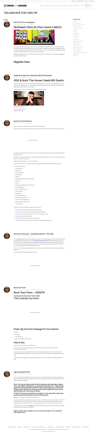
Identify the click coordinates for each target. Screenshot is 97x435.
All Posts (23, 24)
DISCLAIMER (67, 427)
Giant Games (76, 44)
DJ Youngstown (76, 39)
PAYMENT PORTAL (12, 427)
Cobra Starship (34, 161)
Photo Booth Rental (77, 50)
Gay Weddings (76, 42)
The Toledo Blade (19, 216)
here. (23, 412)
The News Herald (19, 214)
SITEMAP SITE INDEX (76, 427)
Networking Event (77, 49)
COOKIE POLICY (50, 427)
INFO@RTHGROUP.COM (51, 431)
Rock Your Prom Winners (23, 121)
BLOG (86, 1)
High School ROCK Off (22, 372)
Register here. (22, 61)
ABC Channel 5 (18, 212)
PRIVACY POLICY (42, 427)
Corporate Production (77, 28)
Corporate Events (77, 26)
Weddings (75, 55)
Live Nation (37, 377)
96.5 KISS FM (38, 50)
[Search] (92, 5)
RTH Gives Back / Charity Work (80, 52)
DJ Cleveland (76, 33)
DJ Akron (75, 31)
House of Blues (47, 403)
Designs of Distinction (18, 110)
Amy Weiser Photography (19, 109)
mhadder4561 (30, 24)
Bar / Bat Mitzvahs (77, 23)
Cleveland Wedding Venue (79, 24)
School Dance (76, 54)
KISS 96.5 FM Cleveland (23, 158)
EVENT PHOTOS (80, 1)
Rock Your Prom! (20, 288)
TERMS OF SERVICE (59, 427)
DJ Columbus (76, 34)
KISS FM (22, 83)
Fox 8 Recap (18, 209)
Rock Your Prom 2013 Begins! (24, 22)
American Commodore (48, 50)
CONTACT (19, 427)
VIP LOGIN (91, 1)
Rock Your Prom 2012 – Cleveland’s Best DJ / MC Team (34, 234)
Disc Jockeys (25, 289)
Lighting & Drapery (31, 289)
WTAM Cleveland (19, 218)
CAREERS (73, 1)
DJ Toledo (75, 37)
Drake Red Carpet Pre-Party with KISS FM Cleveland (33, 75)
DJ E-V (27, 85)
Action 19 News (18, 220)
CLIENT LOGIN (34, 427)
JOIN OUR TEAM (26, 427)
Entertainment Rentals (78, 41)
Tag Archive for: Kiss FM (20, 12)
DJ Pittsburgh (76, 36)
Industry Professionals (78, 45)
